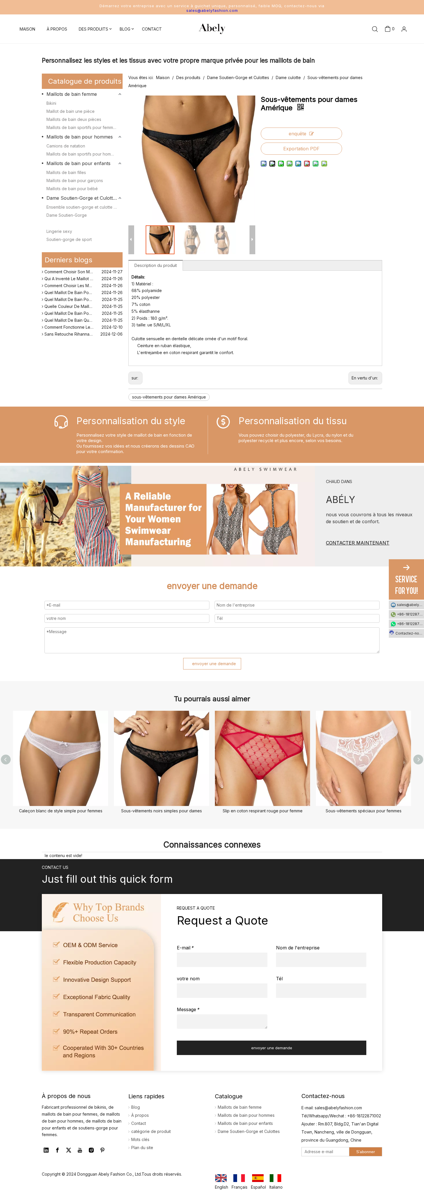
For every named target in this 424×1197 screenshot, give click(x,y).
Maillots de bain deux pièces (73, 119)
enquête (297, 133)
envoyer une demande (214, 663)
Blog (135, 1107)
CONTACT (152, 29)
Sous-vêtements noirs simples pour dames (161, 810)
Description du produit (155, 265)
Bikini (51, 103)
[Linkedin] (46, 1150)
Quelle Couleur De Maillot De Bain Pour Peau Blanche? (83, 301)
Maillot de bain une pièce (70, 111)
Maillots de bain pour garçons (74, 180)
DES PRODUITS (93, 29)
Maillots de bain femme (71, 94)
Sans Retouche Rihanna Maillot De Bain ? (82, 329)
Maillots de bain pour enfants (78, 163)
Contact (138, 1123)
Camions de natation (65, 145)
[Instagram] (91, 1150)
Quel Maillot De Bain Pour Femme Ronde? (83, 294)
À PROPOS (57, 29)
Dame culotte (59, 223)
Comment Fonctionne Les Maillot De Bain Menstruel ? (83, 322)
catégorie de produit (151, 1131)
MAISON (27, 29)
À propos (140, 1115)
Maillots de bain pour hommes (79, 137)
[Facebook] (57, 1150)
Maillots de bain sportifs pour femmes (82, 127)
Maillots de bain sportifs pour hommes (82, 154)
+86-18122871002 (410, 614)
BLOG (125, 29)
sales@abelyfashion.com (212, 10)
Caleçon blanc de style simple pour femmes (60, 810)
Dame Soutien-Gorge (66, 215)
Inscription (395, 54)
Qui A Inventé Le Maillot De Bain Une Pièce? (83, 274)
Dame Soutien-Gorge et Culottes (82, 198)
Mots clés (140, 1139)
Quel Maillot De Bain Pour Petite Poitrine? (82, 308)
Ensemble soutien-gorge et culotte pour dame (84, 207)
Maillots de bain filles (66, 172)
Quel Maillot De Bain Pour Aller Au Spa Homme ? (83, 336)
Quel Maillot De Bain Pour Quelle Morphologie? (83, 287)
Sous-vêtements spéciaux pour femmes (364, 810)
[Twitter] (68, 1150)
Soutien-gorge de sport (69, 239)
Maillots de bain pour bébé (72, 188)
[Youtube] (80, 1150)
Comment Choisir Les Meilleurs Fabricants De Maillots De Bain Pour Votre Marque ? (83, 280)
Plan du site (142, 1147)
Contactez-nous (409, 633)
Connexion (394, 44)
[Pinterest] (102, 1150)
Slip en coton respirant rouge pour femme (263, 810)
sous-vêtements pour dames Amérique (169, 396)
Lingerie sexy (59, 231)
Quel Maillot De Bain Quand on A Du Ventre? (83, 315)
